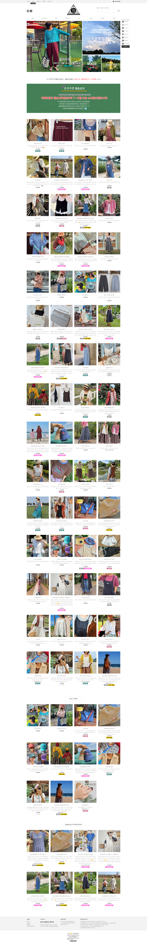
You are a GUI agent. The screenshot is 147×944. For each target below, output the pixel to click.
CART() (38, 1)
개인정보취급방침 (30, 926)
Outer (32, 18)
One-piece (44, 18)
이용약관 (28, 924)
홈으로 (28, 921)
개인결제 (126, 37)
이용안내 (28, 923)
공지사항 (126, 31)
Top (56, 18)
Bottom (68, 18)
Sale (114, 18)
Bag (91, 18)
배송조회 (126, 34)
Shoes (102, 18)
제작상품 (126, 21)
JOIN (33, 1)
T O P (125, 46)
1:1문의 (126, 28)
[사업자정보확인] (97, 923)
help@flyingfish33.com (98, 926)
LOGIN (28, 1)
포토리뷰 (126, 24)
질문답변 (126, 40)
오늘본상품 (126, 43)
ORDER (43, 1)
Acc (79, 18)
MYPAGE (50, 1)
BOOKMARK (117, 1)
